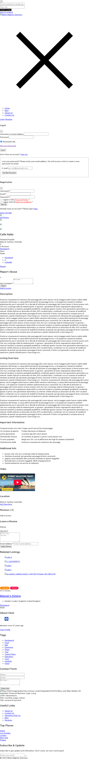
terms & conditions (24, 202)
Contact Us (9, 115)
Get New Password (9, 173)
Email (3, 194)
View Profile (5, 629)
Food (7, 642)
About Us (9, 113)
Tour (6, 652)
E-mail (4, 168)
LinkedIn (8, 262)
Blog (6, 110)
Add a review (5, 288)
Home (7, 108)
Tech (7, 659)
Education (9, 656)
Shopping (9, 647)
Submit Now (5, 688)
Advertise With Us (13, 715)
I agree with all (18, 202)
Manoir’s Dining (10, 596)
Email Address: (6, 544)
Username (5, 191)
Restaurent (4, 249)
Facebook (9, 257)
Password (4, 137)
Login (2, 119)
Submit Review (6, 546)
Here (35, 209)
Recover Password (8, 146)
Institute (8, 661)
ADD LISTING (6, 213)
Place (7, 649)
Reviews (8, 720)
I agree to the (16, 199)
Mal (6, 645)
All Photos (4, 217)
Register (8, 119)
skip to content (6, 12)
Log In (3, 150)
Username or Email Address (12, 134)
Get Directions (6, 504)
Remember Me (9, 141)
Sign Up (24, 154)
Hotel (7, 663)
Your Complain (6, 283)
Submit (3, 286)
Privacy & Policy (21, 199)
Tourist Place (10, 654)
